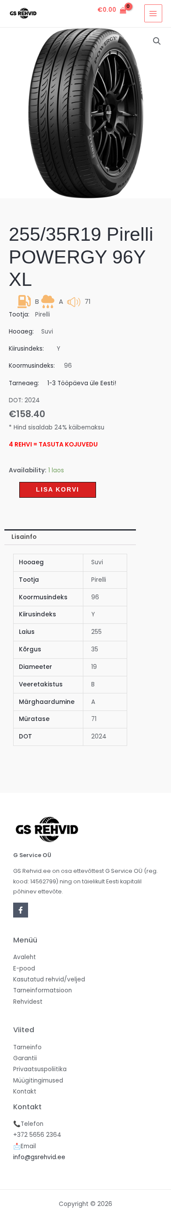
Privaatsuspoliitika (40, 1069)
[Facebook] (20, 910)
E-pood (24, 968)
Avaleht (24, 957)
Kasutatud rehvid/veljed (49, 979)
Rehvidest (28, 1002)
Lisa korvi (57, 489)
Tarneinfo (27, 1047)
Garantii (25, 1058)
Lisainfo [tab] (23, 537)
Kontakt (24, 1091)
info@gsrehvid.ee (39, 1157)
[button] (157, 41)
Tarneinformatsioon (42, 990)
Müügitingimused (38, 1080)
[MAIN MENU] (153, 13)
